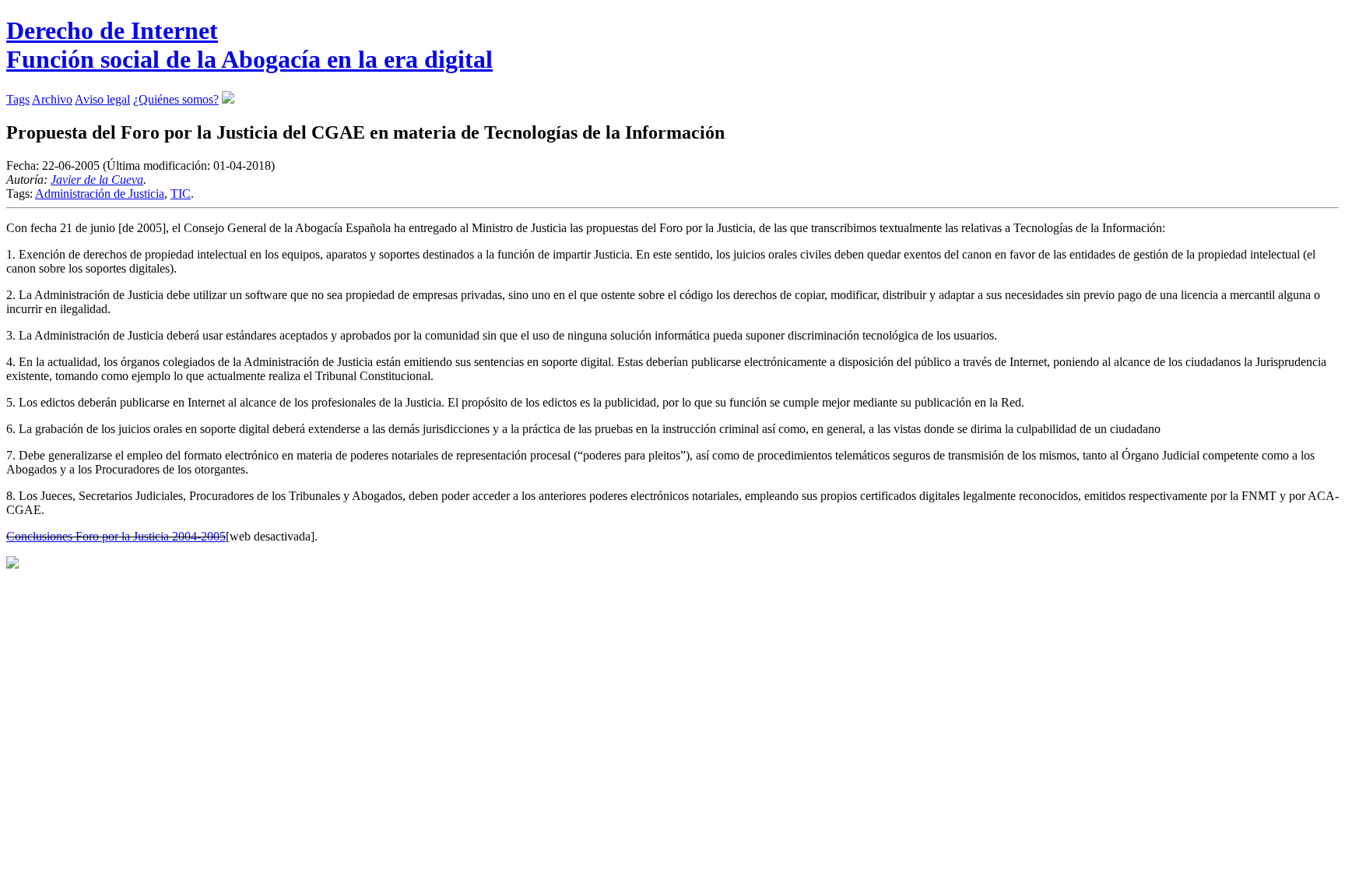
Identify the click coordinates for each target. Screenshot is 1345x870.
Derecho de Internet (249, 44)
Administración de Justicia (99, 193)
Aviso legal (102, 99)
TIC (180, 193)
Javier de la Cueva (97, 179)
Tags (18, 99)
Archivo (52, 99)
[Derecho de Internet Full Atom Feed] (228, 99)
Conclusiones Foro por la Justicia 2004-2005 (116, 536)
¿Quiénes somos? (176, 99)
